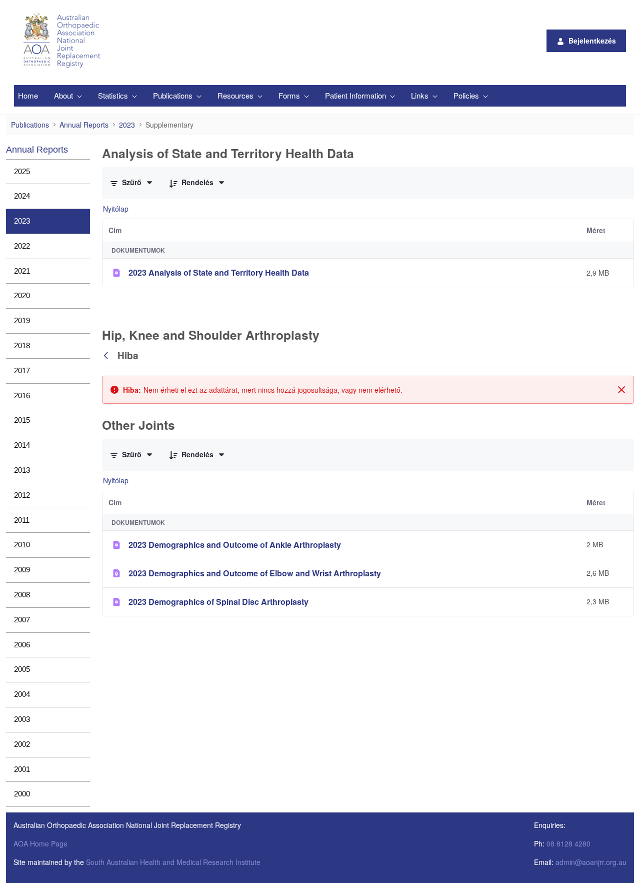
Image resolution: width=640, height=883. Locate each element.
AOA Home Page (41, 843)
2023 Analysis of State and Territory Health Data (218, 272)
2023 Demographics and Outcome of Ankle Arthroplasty (234, 544)
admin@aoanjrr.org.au (591, 862)
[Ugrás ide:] (63, 40)
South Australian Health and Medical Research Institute (173, 862)
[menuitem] (28, 96)
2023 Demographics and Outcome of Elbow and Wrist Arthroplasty (254, 573)
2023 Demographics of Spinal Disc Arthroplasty (218, 601)
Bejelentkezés (592, 41)
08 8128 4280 (568, 843)
